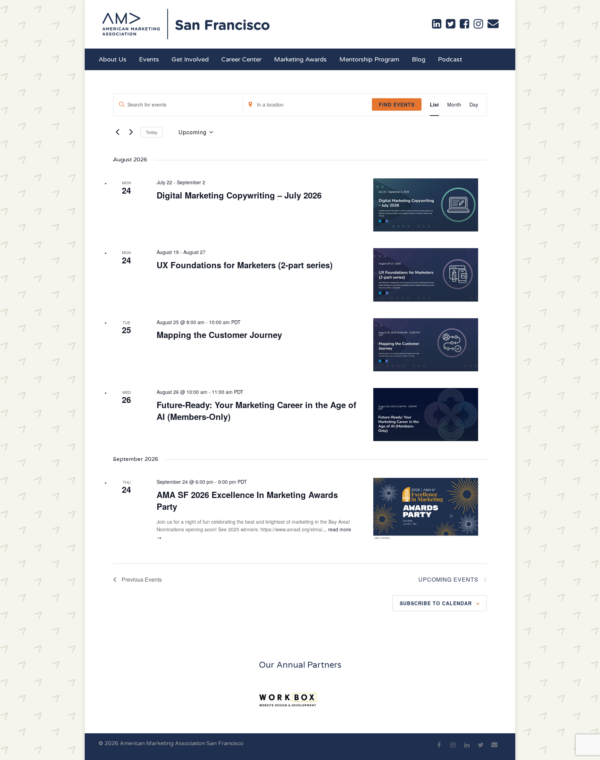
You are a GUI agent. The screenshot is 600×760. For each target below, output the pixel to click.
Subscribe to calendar (436, 603)
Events (149, 59)
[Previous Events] (117, 132)
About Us (112, 59)
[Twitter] (481, 749)
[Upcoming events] (131, 132)
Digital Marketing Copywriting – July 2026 (239, 195)
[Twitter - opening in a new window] (450, 23)
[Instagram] (453, 749)
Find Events (397, 104)
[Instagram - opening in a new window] (478, 23)
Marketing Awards (300, 59)
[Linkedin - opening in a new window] (436, 23)
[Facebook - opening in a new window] (464, 23)
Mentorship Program (369, 59)
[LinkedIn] (467, 749)
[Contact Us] (493, 23)
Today (151, 132)
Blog (418, 59)
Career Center (241, 59)
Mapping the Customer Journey (219, 334)
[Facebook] (439, 749)
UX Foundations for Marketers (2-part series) (245, 265)
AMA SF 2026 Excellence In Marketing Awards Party (247, 500)
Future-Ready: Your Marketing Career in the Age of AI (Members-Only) (256, 410)
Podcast (450, 59)
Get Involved (190, 59)
